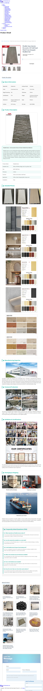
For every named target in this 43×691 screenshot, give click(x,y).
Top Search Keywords (8, 26)
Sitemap (23, 688)
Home (4, 4)
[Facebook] (0, 1)
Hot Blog (6, 25)
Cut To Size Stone (8, 21)
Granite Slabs (7, 6)
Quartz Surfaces (7, 8)
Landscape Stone (7, 17)
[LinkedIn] (1, 1)
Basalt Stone (7, 14)
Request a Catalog (3, 30)
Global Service (7, 24)
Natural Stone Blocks (8, 22)
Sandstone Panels (7, 10)
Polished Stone (7, 20)
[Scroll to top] (1, 690)
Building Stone (7, 19)
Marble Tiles (7, 7)
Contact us (4, 27)
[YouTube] (2, 1)
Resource (4, 23)
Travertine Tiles (7, 12)
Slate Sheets (7, 11)
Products (4, 5)
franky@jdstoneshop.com (5, 0)
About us (4, 28)
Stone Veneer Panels (8, 16)
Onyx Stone (7, 13)
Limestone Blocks (8, 9)
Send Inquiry (31, 63)
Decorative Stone (7, 18)
